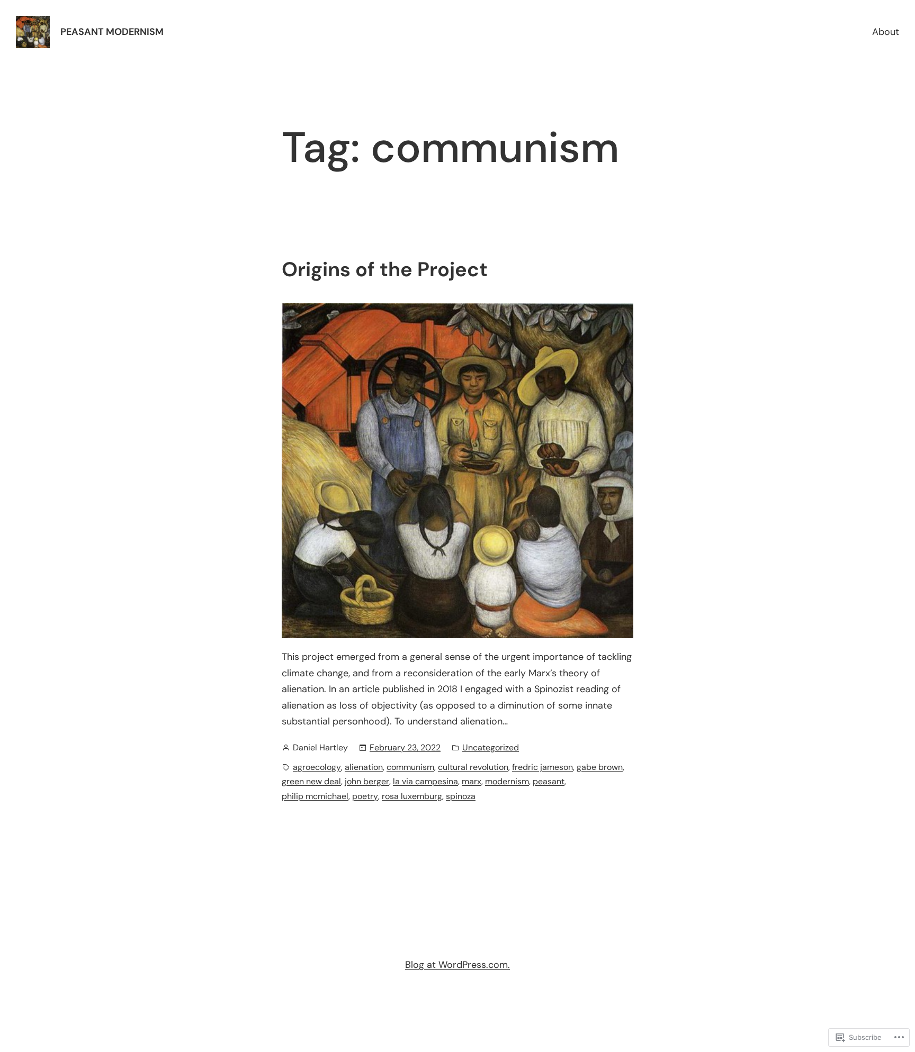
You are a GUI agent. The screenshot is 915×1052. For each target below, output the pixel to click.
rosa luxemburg (412, 796)
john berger (367, 781)
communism (410, 767)
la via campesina (425, 781)
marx (471, 781)
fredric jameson (542, 767)
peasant (548, 781)
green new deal (311, 781)
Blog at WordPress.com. (457, 964)
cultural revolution (473, 767)
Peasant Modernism (112, 31)
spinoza (461, 796)
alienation (364, 767)
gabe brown (600, 767)
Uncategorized (490, 747)
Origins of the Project (385, 270)
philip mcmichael (315, 796)
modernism (507, 781)
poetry (365, 796)
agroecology (317, 767)
